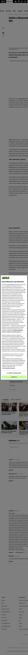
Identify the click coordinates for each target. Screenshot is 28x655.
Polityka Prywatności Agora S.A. (14, 332)
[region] (14, 327)
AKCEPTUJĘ (14, 377)
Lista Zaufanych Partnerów (8, 368)
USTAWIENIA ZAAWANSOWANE (14, 373)
